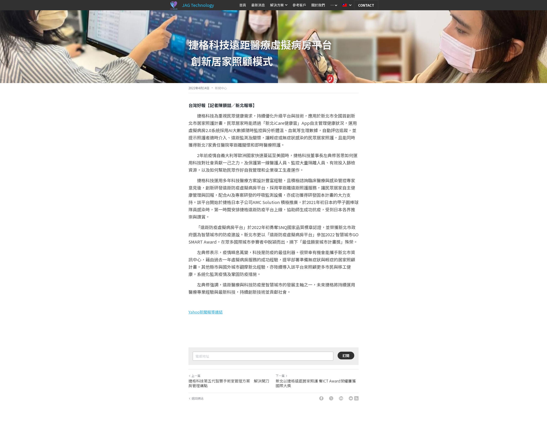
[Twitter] (331, 398)
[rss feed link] (356, 398)
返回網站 (197, 398)
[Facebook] (321, 398)
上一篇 (195, 375)
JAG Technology (198, 5)
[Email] (351, 398)
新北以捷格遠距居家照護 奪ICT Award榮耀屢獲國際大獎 (316, 383)
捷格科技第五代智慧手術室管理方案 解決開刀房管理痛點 (228, 383)
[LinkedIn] (341, 398)
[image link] (174, 5)
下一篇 (280, 375)
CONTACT (366, 5)
